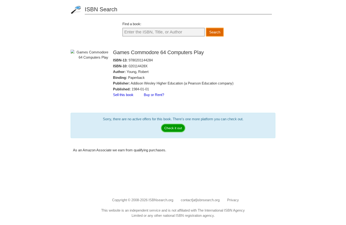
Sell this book (123, 95)
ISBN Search (101, 9)
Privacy (233, 200)
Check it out (173, 128)
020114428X (138, 66)
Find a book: (131, 24)
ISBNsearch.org (161, 200)
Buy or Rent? (154, 95)
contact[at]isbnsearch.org (200, 200)
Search (214, 32)
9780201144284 (141, 60)
